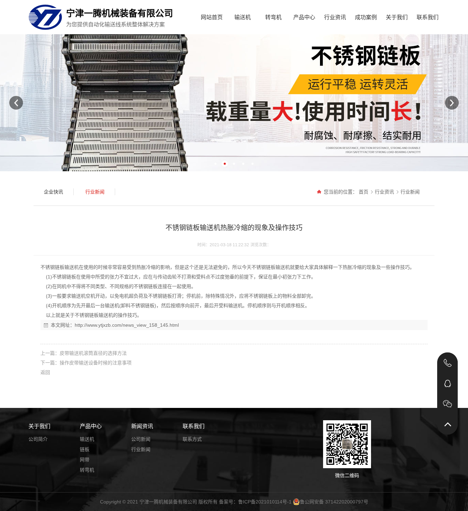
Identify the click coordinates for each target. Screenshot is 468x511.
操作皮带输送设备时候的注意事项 (96, 362)
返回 (45, 372)
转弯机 (273, 17)
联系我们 (428, 17)
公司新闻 (140, 439)
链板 (84, 449)
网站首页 (212, 17)
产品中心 (304, 17)
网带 (84, 459)
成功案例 (366, 17)
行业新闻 (410, 192)
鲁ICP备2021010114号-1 (265, 501)
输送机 (242, 17)
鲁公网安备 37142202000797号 (334, 501)
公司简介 (38, 439)
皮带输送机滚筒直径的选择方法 (93, 353)
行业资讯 (335, 17)
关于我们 (397, 17)
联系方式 (192, 439)
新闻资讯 (142, 426)
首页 (363, 192)
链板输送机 (67, 267)
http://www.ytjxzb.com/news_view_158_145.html (127, 325)
